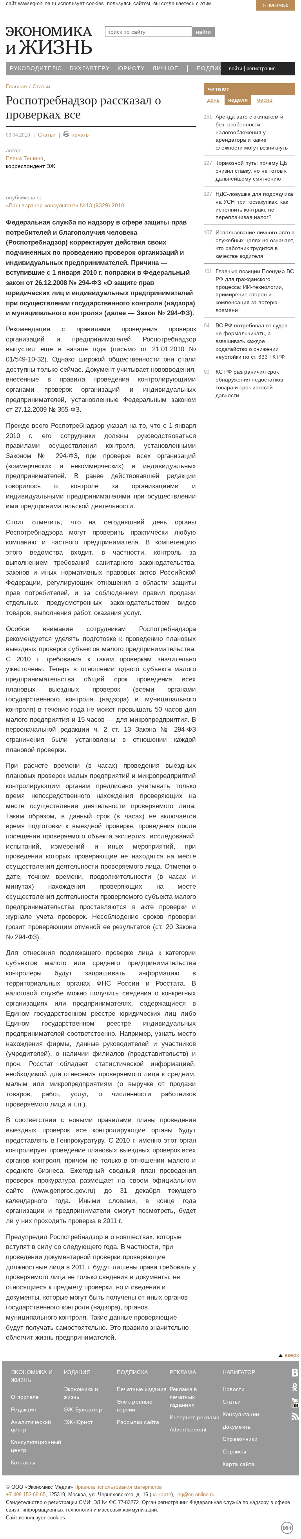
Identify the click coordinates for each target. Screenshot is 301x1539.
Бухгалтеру (90, 68)
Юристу (131, 68)
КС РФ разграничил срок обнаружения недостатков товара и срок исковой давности (249, 383)
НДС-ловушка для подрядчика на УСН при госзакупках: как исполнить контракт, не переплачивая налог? (254, 206)
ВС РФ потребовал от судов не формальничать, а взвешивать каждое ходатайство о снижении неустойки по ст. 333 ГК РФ (251, 341)
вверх (292, 1355)
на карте (161, 1494)
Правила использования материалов (118, 1487)
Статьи (47, 134)
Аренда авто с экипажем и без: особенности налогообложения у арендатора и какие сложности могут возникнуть (252, 132)
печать (80, 134)
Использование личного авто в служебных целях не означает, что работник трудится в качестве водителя (255, 244)
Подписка (214, 68)
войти (235, 68)
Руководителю (36, 68)
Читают (218, 89)
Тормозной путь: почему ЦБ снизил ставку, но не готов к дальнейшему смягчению (251, 171)
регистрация (261, 68)
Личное (165, 68)
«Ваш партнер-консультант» (65, 205)
